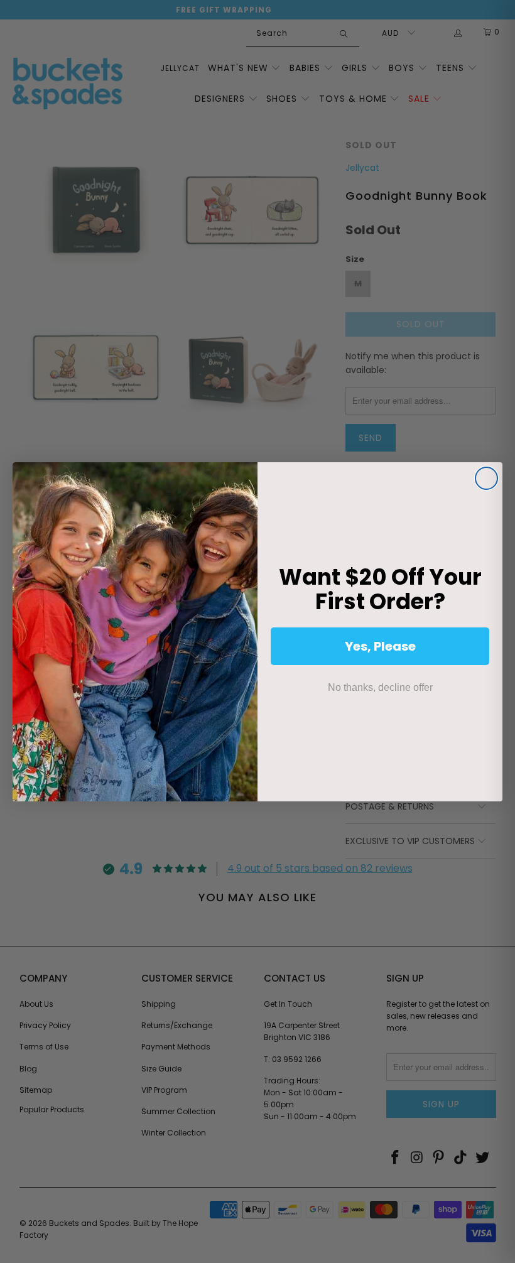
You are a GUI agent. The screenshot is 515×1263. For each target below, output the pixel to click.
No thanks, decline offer (380, 687)
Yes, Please (380, 646)
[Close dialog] (486, 478)
